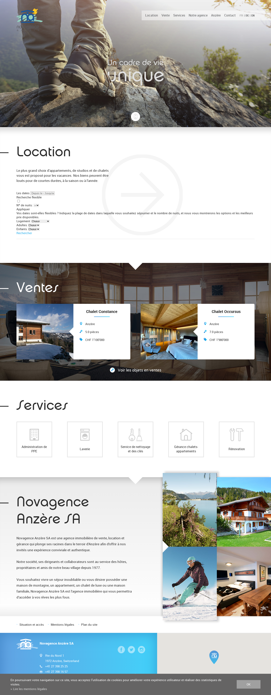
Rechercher (24, 233)
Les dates (23, 193)
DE (247, 15)
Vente (165, 15)
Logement (23, 221)
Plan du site (89, 624)
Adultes (21, 225)
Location (151, 15)
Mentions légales (62, 624)
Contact (230, 15)
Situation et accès (31, 624)
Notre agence (198, 15)
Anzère (216, 15)
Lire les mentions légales (30, 689)
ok (249, 684)
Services (179, 15)
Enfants (21, 229)
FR (241, 15)
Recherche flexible (29, 197)
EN (253, 15)
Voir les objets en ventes (139, 370)
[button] (214, 657)
